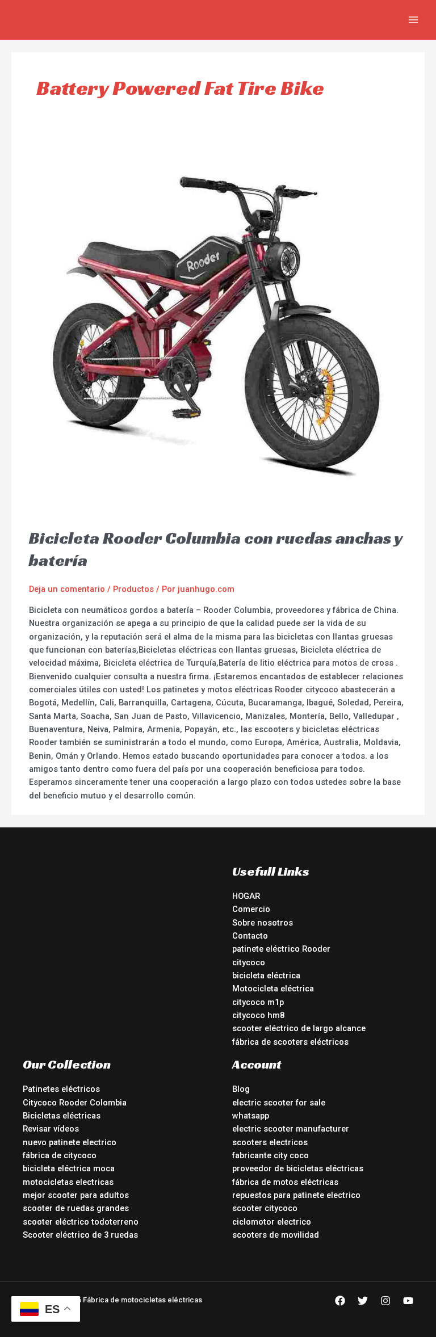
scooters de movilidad (275, 1235)
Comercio (251, 909)
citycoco (248, 962)
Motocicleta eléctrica (273, 988)
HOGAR (246, 896)
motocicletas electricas (68, 1182)
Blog (241, 1089)
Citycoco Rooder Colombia (75, 1103)
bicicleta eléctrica (266, 975)
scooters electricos (270, 1142)
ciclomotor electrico (271, 1222)
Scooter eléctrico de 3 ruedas (80, 1235)
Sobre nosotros (262, 923)
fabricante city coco (270, 1155)
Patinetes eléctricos (61, 1089)
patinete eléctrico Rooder (281, 949)
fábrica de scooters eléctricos (290, 1042)
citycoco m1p (258, 1002)
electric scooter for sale (278, 1103)
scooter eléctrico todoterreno (81, 1222)
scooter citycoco (264, 1208)
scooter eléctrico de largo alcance (299, 1028)
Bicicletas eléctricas (61, 1116)
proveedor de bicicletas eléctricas (297, 1168)
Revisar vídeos (51, 1129)
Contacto (250, 936)
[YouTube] (408, 1301)
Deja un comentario (67, 589)
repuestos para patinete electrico (296, 1195)
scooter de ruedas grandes (76, 1208)
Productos (133, 589)
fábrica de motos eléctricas (285, 1182)
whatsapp (250, 1116)
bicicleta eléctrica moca (69, 1168)
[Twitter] (363, 1301)
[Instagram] (385, 1301)
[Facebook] (340, 1301)
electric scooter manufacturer (290, 1129)
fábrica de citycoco (60, 1155)
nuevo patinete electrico (69, 1142)
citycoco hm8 (258, 1015)
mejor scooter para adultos (76, 1195)
